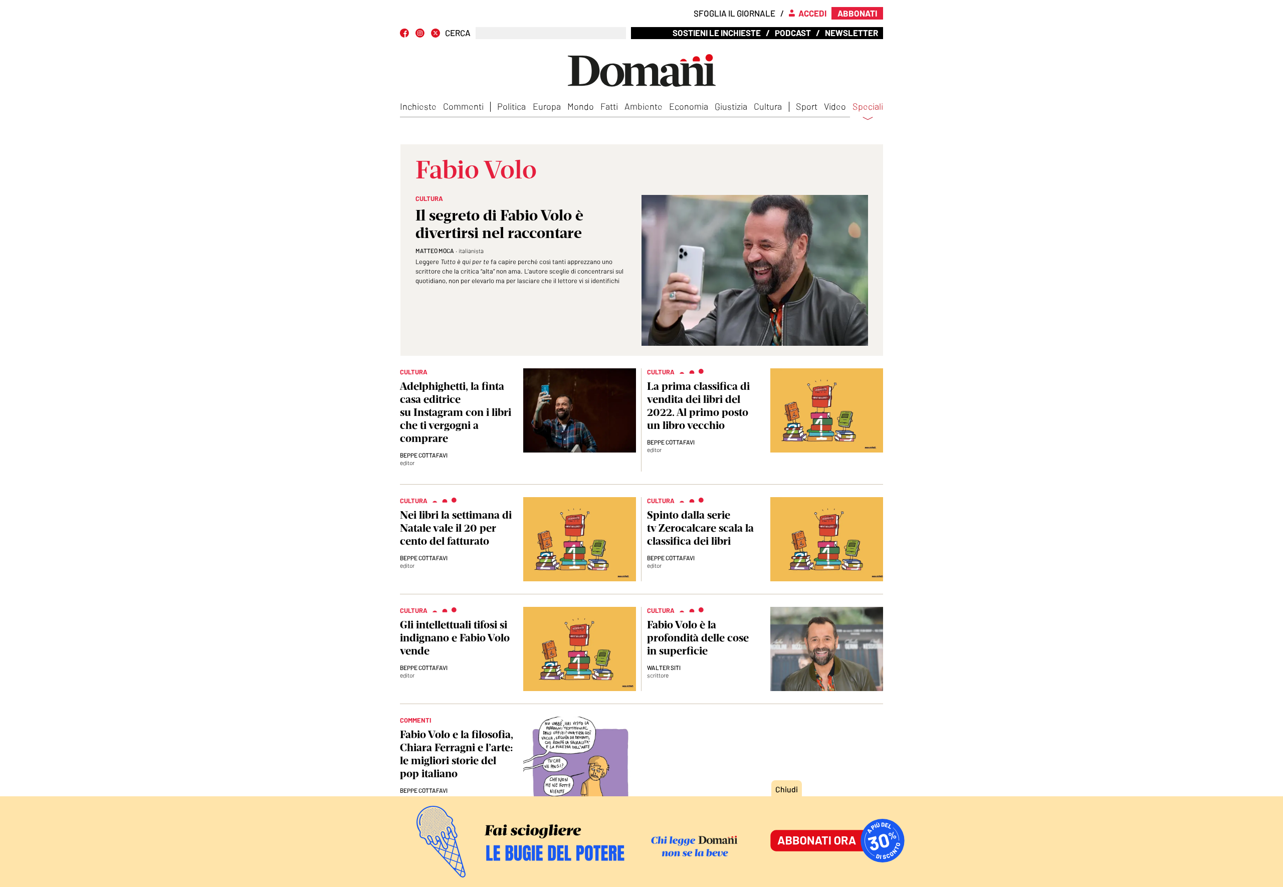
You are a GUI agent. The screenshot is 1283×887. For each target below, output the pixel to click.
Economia (688, 106)
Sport (806, 106)
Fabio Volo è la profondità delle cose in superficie (698, 637)
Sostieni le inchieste (717, 33)
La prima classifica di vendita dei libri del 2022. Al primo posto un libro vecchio (698, 405)
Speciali (867, 107)
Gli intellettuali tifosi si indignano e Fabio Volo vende (455, 637)
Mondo (580, 106)
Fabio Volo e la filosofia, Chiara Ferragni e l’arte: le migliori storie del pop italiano (456, 754)
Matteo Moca (434, 250)
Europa (547, 106)
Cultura (768, 106)
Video (835, 106)
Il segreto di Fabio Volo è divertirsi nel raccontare (499, 224)
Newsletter (851, 33)
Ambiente (643, 106)
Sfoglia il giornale (734, 13)
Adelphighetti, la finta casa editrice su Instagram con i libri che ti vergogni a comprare (455, 412)
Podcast (793, 33)
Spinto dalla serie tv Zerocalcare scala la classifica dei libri (700, 528)
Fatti (609, 106)
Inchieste (418, 106)
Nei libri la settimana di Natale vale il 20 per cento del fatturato (456, 528)
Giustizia (731, 106)
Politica (511, 106)
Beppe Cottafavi (424, 455)
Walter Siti (664, 667)
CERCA (458, 33)
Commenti (463, 106)
